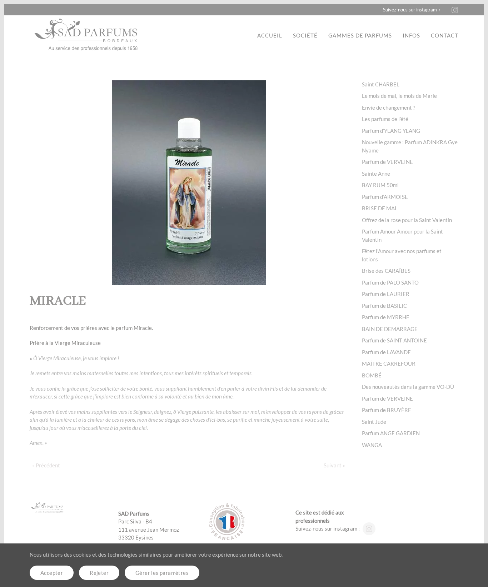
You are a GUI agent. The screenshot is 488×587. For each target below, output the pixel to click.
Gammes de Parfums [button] (360, 35)
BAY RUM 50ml (380, 185)
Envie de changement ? (388, 107)
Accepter (51, 573)
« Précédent (46, 465)
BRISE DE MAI (379, 208)
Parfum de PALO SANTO (390, 282)
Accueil (269, 35)
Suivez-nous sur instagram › (411, 9)
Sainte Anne (376, 173)
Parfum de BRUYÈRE (386, 410)
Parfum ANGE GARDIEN (391, 433)
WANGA (372, 445)
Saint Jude (374, 421)
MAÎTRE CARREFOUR (388, 363)
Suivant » (334, 465)
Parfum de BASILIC (384, 305)
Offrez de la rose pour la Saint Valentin (407, 220)
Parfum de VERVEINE (387, 162)
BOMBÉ (372, 375)
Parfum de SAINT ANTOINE (394, 340)
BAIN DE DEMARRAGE (390, 329)
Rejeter (99, 573)
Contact (444, 35)
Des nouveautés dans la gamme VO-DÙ (408, 386)
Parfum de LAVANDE (386, 352)
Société (305, 35)
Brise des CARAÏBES (386, 270)
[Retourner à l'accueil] (87, 35)
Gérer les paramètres (162, 573)
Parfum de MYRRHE (385, 317)
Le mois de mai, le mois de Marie (399, 95)
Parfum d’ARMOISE (385, 197)
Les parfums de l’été (385, 119)
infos (411, 35)
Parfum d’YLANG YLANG (391, 130)
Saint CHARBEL (380, 84)
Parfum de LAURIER (385, 294)
